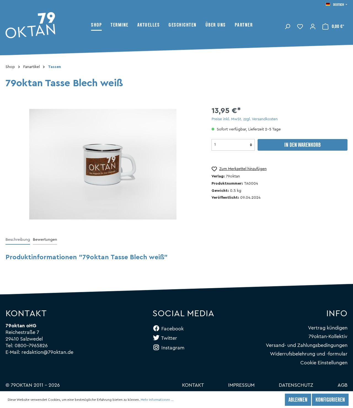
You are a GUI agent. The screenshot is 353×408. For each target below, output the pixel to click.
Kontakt (193, 385)
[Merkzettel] (300, 26)
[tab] (18, 240)
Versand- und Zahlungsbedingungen (306, 345)
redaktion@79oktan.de (47, 352)
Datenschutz (296, 385)
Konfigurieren (330, 400)
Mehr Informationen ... (157, 399)
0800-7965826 (31, 345)
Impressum (241, 385)
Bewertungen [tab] (45, 240)
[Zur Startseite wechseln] (48, 25)
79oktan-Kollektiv (328, 336)
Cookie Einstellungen (323, 362)
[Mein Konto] (312, 26)
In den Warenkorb (302, 145)
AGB (342, 385)
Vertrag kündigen (327, 327)
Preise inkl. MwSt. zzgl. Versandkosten (245, 119)
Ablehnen (297, 400)
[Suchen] (287, 26)
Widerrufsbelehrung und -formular (308, 353)
